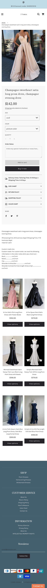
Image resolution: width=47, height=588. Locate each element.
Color (7, 124)
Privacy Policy (23, 528)
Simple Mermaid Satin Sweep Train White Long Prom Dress (34, 372)
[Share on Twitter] (11, 216)
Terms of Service (23, 525)
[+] (14, 139)
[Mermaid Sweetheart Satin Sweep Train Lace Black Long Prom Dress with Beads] (13, 351)
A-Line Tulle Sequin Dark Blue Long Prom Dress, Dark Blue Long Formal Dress (13, 431)
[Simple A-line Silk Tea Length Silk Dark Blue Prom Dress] (34, 410)
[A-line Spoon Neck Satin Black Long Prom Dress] (34, 294)
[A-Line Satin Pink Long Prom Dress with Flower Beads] (13, 294)
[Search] (38, 14)
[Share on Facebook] (6, 216)
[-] (5, 139)
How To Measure (23, 505)
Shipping (8, 108)
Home (3, 22)
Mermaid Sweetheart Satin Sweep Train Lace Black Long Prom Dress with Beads (12, 372)
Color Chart (23, 508)
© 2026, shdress (16, 582)
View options (12, 324)
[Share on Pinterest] (17, 216)
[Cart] (43, 14)
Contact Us (23, 511)
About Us (24, 497)
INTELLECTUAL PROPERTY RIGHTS (23, 534)
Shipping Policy (23, 502)
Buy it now (22, 169)
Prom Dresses (23, 477)
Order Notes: (9, 144)
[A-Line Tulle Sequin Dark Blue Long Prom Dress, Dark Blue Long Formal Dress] (13, 410)
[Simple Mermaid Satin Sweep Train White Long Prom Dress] (34, 351)
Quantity (8, 135)
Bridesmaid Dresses (23, 482)
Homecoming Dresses (23, 480)
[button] (23, 186)
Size (6, 113)
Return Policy (23, 500)
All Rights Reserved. (30, 582)
